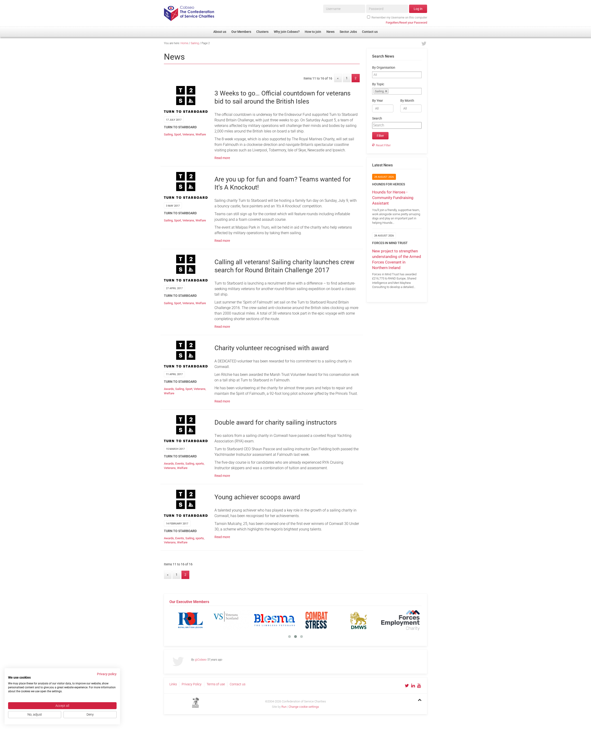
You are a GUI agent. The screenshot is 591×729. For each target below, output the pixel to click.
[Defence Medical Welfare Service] (358, 620)
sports (200, 463)
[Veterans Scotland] (232, 620)
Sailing (195, 43)
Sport (177, 134)
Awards (169, 389)
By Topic (378, 84)
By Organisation (383, 68)
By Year (377, 101)
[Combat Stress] (316, 620)
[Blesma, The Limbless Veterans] (274, 620)
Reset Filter (383, 145)
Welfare (201, 134)
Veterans (188, 134)
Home (184, 43)
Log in (418, 9)
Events (179, 463)
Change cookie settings (304, 706)
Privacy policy (107, 674)
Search (377, 118)
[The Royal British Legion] (190, 620)
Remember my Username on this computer (399, 17)
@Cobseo (201, 659)
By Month (407, 101)
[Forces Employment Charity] (400, 620)
